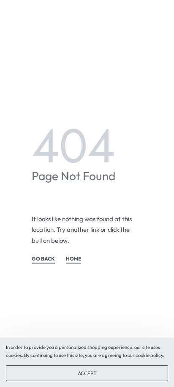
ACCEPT (87, 373)
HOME (73, 259)
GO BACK (43, 259)
